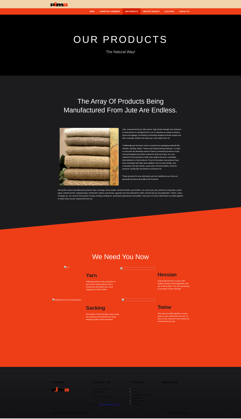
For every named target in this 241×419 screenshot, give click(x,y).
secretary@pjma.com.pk (109, 404)
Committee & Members (110, 11)
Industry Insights (151, 11)
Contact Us (184, 11)
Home (92, 11)
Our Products (131, 11)
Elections (169, 11)
